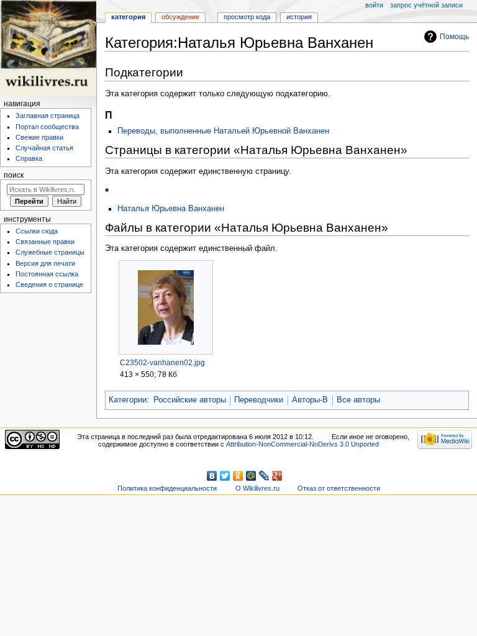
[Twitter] (225, 476)
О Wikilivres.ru (257, 488)
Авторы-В (310, 400)
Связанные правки (45, 241)
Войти (374, 5)
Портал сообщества (47, 126)
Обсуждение (180, 16)
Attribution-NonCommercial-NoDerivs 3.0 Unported (302, 444)
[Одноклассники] (238, 476)
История (299, 16)
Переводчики (258, 400)
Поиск (14, 175)
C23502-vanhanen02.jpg (162, 362)
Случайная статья (44, 148)
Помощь (454, 36)
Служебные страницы (50, 252)
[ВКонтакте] (212, 476)
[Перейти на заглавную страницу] (48, 48)
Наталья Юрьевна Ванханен (170, 208)
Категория (128, 16)
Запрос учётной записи (426, 5)
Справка (29, 158)
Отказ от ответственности (339, 488)
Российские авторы (189, 400)
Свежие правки (39, 137)
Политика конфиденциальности (167, 488)
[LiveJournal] (264, 476)
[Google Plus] (277, 476)
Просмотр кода (247, 16)
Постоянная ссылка (47, 274)
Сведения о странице (49, 284)
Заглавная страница (48, 115)
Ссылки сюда (37, 231)
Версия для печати (45, 263)
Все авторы (358, 400)
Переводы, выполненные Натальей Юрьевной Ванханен (223, 131)
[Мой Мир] (251, 476)
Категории (128, 400)
